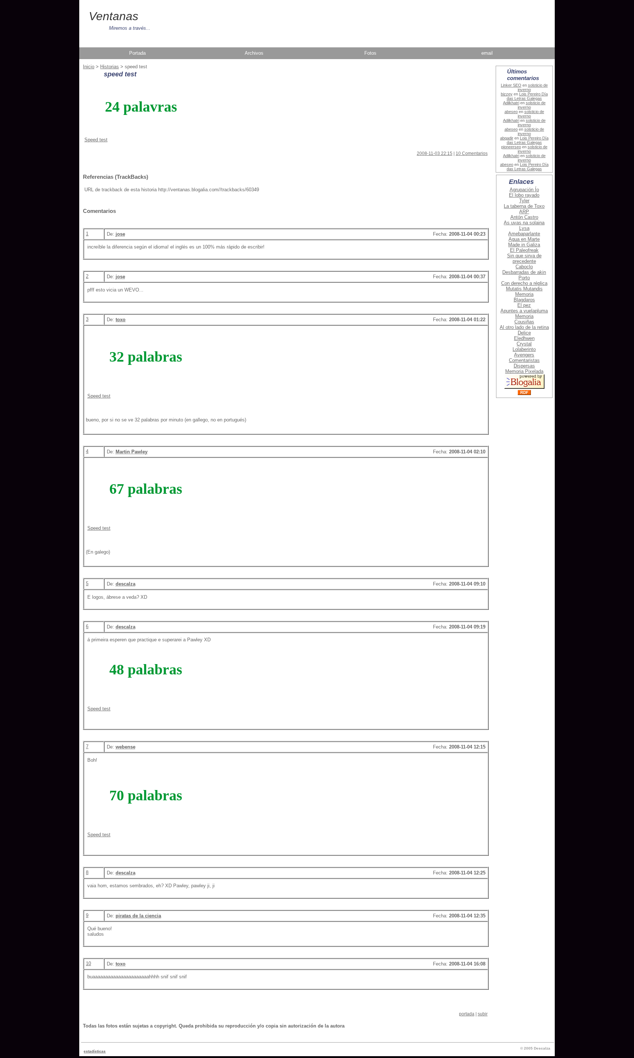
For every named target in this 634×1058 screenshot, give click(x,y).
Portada (137, 53)
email (487, 53)
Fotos (370, 53)
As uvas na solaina (524, 222)
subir (483, 1014)
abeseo (511, 111)
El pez (524, 305)
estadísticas (95, 1051)
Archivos (254, 53)
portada (466, 1014)
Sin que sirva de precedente (524, 258)
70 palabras (145, 795)
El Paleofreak (524, 250)
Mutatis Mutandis (524, 288)
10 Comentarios (472, 153)
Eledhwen (524, 338)
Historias (109, 66)
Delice (524, 333)
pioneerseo (511, 147)
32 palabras (145, 356)
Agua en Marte (524, 239)
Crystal (524, 344)
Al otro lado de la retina (524, 327)
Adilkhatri (511, 103)
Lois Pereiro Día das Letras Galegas (527, 96)
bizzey (507, 94)
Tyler (524, 200)
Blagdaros (524, 299)
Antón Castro (524, 217)
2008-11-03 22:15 (434, 153)
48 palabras (145, 669)
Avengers (524, 355)
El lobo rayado (524, 195)
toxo (120, 319)
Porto (524, 277)
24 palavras (141, 106)
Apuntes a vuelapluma (524, 311)
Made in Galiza (524, 244)
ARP (524, 211)
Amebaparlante (524, 233)
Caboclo (524, 266)
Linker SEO (511, 85)
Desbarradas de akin (524, 272)
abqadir (506, 138)
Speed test (96, 139)
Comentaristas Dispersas (524, 363)
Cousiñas (524, 322)
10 (88, 963)
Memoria (524, 294)
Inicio (88, 66)
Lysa (524, 228)
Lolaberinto (524, 349)
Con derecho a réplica (524, 283)
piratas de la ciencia (138, 915)
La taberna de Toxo (524, 206)
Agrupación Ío (524, 189)
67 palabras (145, 489)
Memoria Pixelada (524, 371)
